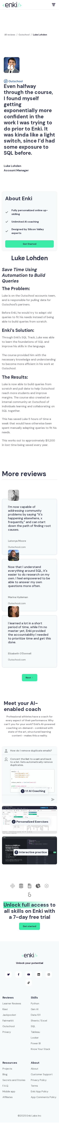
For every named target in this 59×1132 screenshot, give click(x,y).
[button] (53, 4)
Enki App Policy (39, 1091)
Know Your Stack (40, 1049)
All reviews (9, 34)
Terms (34, 1085)
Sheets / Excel (39, 1020)
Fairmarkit (8, 1020)
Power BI (36, 1043)
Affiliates (8, 1097)
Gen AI (34, 1009)
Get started (29, 926)
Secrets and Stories (14, 1080)
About (34, 1068)
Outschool (24, 34)
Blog (5, 1074)
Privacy (7, 1032)
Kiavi (5, 1009)
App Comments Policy (43, 1097)
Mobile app (9, 1091)
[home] (12, 4)
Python (35, 1003)
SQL (33, 1026)
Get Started (29, 243)
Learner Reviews (12, 1003)
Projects (7, 1068)
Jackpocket (9, 1015)
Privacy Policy (39, 1080)
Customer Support (42, 1074)
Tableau (35, 1032)
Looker (35, 1037)
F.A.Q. (6, 1085)
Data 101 (35, 1015)
